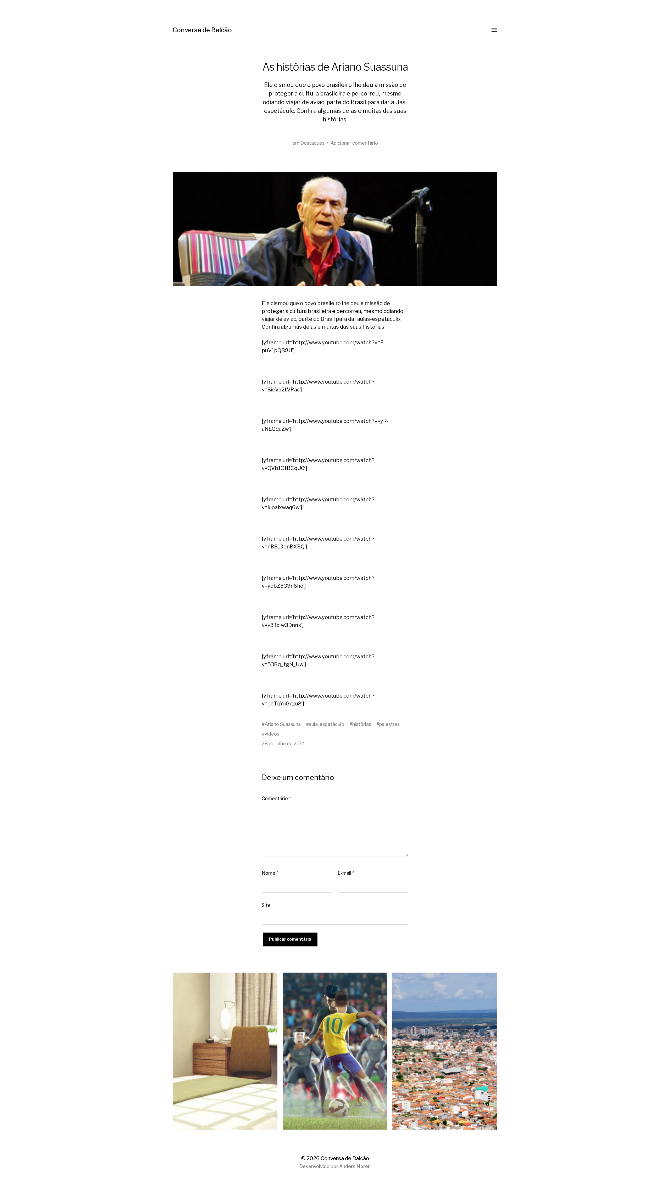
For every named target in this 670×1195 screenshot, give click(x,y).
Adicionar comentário (354, 143)
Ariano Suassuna (283, 724)
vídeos (272, 734)
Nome (270, 873)
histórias (361, 724)
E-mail (346, 873)
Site (266, 905)
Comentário (276, 798)
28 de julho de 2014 (283, 743)
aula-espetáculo (326, 724)
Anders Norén (355, 1166)
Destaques (312, 143)
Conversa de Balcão (202, 30)
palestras (389, 724)
